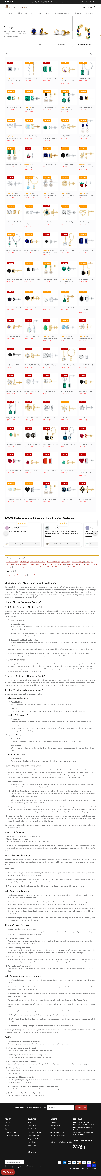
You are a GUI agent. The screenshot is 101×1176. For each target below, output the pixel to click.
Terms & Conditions (73, 1168)
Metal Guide (32, 1142)
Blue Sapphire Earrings (37, 562)
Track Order (54, 1122)
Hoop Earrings (11, 575)
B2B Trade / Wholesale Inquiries (61, 1142)
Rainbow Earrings (34, 575)
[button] (84, 7)
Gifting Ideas (32, 1152)
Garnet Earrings (60, 564)
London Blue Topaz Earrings (22, 567)
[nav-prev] (6, 533)
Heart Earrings (22, 575)
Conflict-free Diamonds (12, 1135)
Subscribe (82, 1108)
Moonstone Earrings (53, 562)
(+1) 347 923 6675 (83, 1122)
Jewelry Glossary (33, 1149)
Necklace (48, 13)
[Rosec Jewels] (16, 7)
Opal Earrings (65, 562)
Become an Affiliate (57, 1139)
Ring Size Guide (33, 1139)
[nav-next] (95, 533)
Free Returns (54, 1129)
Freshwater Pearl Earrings (71, 567)
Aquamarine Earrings (20, 564)
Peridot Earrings (71, 564)
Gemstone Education (34, 1132)
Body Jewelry (77, 13)
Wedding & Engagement (24, 13)
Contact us (8, 1129)
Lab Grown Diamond (62, 13)
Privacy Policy (84, 1168)
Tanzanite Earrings (34, 564)
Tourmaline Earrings (39, 567)
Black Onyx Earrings (84, 564)
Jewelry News (32, 1125)
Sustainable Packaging (57, 1135)
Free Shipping (55, 1125)
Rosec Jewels (13, 1166)
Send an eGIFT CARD (57, 1132)
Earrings (38, 13)
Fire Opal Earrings (78, 562)
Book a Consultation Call (83, 1140)
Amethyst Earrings (47, 564)
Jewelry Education (33, 1135)
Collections (89, 13)
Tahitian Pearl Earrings (54, 567)
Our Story (8, 1122)
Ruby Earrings (24, 562)
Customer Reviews (11, 1132)
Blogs (29, 1122)
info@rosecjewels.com (85, 1127)
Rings (10, 13)
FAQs (7, 1125)
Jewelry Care (32, 1145)
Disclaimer (93, 1168)
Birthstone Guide (33, 1129)
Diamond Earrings (12, 562)
